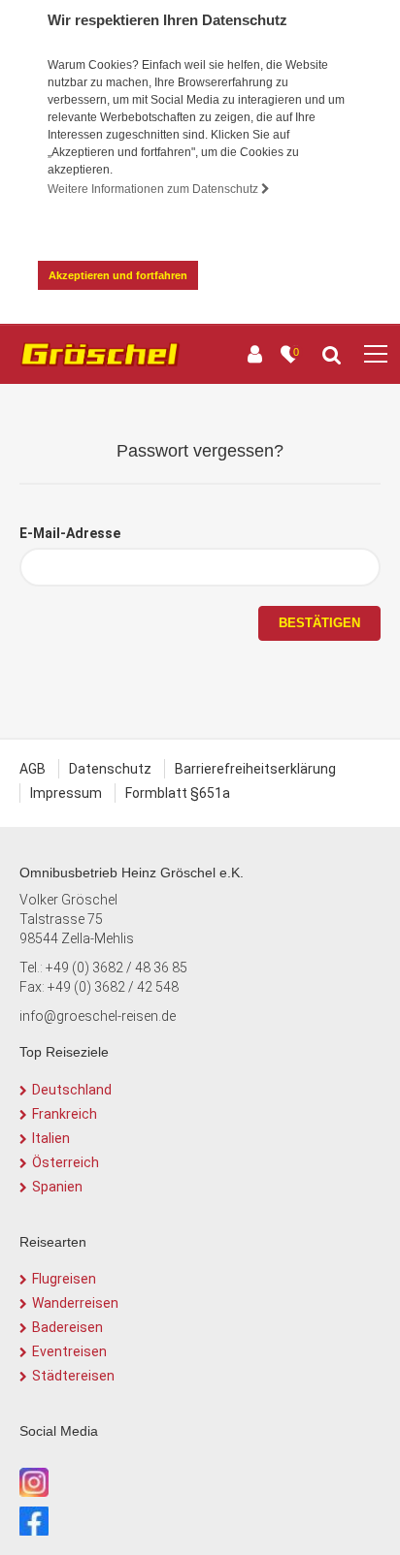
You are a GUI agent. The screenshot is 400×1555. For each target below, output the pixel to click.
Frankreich (64, 1114)
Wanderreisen (75, 1303)
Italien (51, 1138)
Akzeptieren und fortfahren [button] (118, 275)
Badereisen (67, 1327)
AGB (32, 769)
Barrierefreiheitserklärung (255, 769)
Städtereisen (73, 1375)
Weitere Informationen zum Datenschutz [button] (154, 189)
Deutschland (72, 1089)
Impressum (66, 793)
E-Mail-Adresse (69, 533)
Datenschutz (110, 769)
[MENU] (375, 354)
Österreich (65, 1162)
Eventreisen (69, 1351)
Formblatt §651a (177, 793)
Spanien (57, 1186)
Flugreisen (64, 1278)
